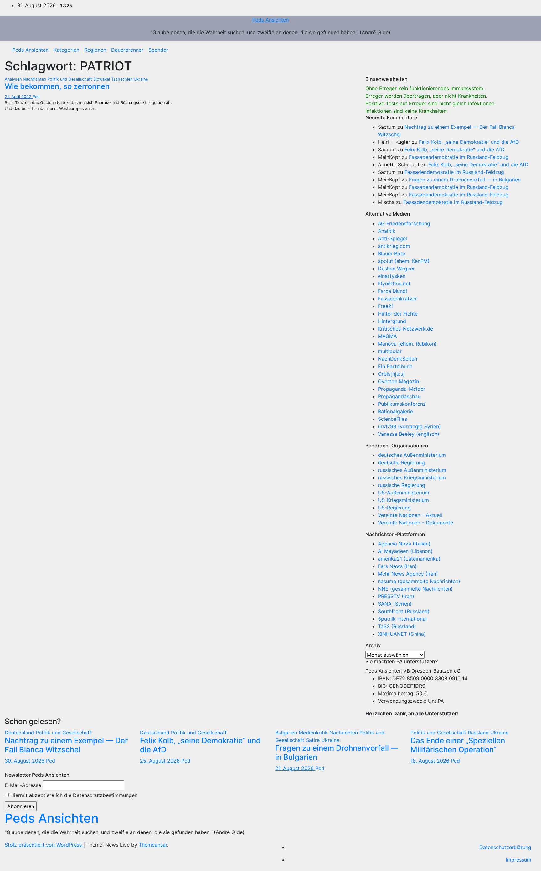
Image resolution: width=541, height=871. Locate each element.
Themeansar (153, 845)
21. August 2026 (295, 768)
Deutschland (20, 732)
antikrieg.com (394, 246)
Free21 (386, 306)
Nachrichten (35, 79)
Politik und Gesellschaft (70, 79)
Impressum (518, 860)
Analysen (14, 79)
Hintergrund (392, 321)
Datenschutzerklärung (505, 847)
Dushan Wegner (396, 268)
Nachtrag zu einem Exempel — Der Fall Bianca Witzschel (66, 745)
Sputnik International (402, 619)
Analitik (386, 231)
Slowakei (102, 79)
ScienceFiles (392, 419)
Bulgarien (287, 732)
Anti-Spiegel (392, 238)
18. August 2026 (430, 761)
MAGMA (387, 336)
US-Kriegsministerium (403, 500)
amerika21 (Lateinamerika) (409, 558)
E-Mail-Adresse (23, 785)
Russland (479, 732)
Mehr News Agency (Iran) (408, 574)
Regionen (95, 50)
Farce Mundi (392, 291)
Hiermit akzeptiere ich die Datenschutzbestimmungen (73, 795)
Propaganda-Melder (401, 389)
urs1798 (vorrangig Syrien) (409, 426)
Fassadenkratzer (397, 298)
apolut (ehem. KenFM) (404, 261)
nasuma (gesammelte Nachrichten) (419, 581)
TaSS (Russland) (397, 626)
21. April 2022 (19, 96)
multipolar (390, 351)
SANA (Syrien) (395, 604)
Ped (36, 96)
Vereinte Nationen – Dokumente (415, 522)
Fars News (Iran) (397, 566)
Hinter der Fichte (398, 313)
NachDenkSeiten (397, 359)
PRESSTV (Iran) (396, 596)
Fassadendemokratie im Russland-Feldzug (458, 157)
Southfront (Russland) (404, 611)
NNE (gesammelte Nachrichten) (415, 589)
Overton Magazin (398, 381)
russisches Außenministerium (412, 470)
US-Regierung (394, 507)
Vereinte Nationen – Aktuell (410, 515)
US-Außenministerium (403, 492)
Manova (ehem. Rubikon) (407, 344)
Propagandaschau (399, 396)
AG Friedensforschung (404, 223)
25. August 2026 (160, 761)
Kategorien (66, 50)
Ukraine (141, 79)
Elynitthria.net (394, 283)
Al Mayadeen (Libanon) (405, 551)
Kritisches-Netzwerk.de (405, 329)
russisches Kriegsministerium (412, 477)
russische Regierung (401, 485)
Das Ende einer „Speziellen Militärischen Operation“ (457, 745)
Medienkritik (314, 732)
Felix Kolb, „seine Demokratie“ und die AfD (469, 142)
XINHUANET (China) (402, 634)
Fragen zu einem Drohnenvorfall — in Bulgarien (465, 179)
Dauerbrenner (127, 50)
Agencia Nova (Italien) (404, 543)
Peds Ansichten (270, 20)
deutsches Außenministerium (412, 455)
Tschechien (122, 79)
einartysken (391, 276)
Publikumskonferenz (402, 404)
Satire (313, 740)
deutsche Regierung (401, 462)
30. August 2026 (25, 761)
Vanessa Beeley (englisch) (408, 434)
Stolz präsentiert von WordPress (44, 845)
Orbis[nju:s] (391, 374)
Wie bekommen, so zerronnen (57, 86)
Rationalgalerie (395, 411)
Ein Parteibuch (395, 366)
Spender (158, 50)
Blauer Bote (391, 253)
